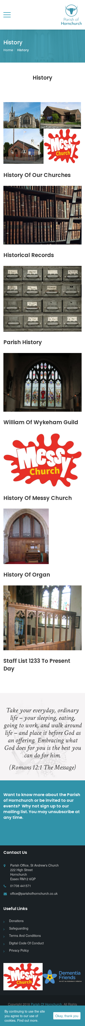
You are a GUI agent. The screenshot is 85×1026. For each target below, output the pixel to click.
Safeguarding (18, 928)
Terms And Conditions (25, 935)
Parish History (22, 342)
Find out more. (27, 1020)
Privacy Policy (19, 950)
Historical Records (28, 255)
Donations (16, 920)
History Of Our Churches (37, 175)
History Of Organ (26, 574)
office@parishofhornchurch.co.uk (34, 893)
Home (8, 50)
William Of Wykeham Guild (40, 422)
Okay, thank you (66, 1015)
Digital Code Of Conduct (26, 943)
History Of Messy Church (37, 498)
